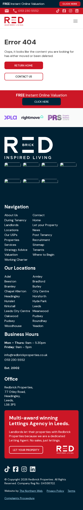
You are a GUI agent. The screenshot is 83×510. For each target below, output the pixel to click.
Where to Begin (43, 255)
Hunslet (9, 301)
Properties (11, 240)
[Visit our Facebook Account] (64, 11)
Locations (11, 230)
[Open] (75, 21)
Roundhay (40, 321)
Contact (39, 215)
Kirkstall (9, 306)
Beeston (10, 281)
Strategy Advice (15, 250)
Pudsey (38, 316)
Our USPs (10, 235)
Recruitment (41, 240)
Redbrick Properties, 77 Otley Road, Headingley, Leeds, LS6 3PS (18, 396)
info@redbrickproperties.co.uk (25, 355)
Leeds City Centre (17, 311)
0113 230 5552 (14, 360)
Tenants (38, 250)
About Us (11, 215)
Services (10, 245)
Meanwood (40, 311)
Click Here (70, 3)
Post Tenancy (42, 235)
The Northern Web (31, 491)
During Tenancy (15, 220)
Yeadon (38, 326)
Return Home (23, 65)
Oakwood (11, 316)
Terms (71, 491)
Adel (7, 276)
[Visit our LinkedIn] (77, 11)
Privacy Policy (55, 491)
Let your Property (45, 225)
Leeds (37, 306)
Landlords (11, 225)
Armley (37, 276)
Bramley (10, 286)
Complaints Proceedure (19, 498)
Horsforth (39, 296)
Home (37, 220)
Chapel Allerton (15, 291)
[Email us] (6, 11)
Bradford (39, 281)
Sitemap (38, 245)
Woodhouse (13, 326)
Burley (37, 286)
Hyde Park (40, 301)
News (36, 230)
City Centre (41, 291)
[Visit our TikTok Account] (57, 11)
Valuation (11, 255)
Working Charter (16, 260)
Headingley (12, 296)
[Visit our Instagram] (70, 11)
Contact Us (23, 76)
